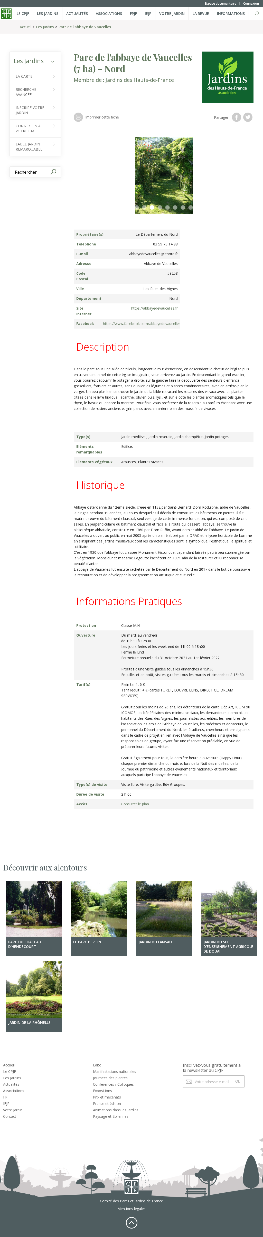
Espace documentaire (220, 3)
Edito (97, 1065)
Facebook (237, 117)
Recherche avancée (26, 92)
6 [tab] (175, 207)
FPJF (133, 13)
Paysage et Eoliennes (110, 1116)
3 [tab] (152, 207)
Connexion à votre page (28, 128)
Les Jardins (47, 13)
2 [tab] (144, 207)
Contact (9, 1116)
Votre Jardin (12, 1109)
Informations (231, 13)
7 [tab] (182, 207)
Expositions (102, 1090)
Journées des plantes (110, 1077)
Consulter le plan (135, 803)
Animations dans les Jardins (115, 1109)
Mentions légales (131, 1208)
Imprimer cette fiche (102, 117)
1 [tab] (136, 207)
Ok (237, 1081)
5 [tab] (167, 207)
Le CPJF (23, 13)
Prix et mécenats (107, 1097)
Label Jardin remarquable (29, 147)
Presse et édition (107, 1103)
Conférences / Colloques (113, 1084)
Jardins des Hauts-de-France (140, 79)
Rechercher (256, 13)
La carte (24, 76)
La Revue (201, 13)
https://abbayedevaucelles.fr (154, 308)
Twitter (248, 117)
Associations (109, 13)
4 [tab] (159, 207)
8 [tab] (190, 207)
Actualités (77, 13)
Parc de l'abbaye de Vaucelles (85, 26)
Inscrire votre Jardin (30, 110)
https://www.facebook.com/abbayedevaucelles (142, 323)
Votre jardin (172, 13)
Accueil (25, 26)
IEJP (148, 13)
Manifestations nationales (114, 1071)
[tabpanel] (163, 175)
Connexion (251, 3)
